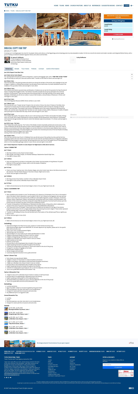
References (96, 5)
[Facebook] (6, 377)
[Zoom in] (132, 74)
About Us (87, 5)
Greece (52, 351)
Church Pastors (76, 5)
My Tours (72, 366)
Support (72, 369)
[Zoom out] (132, 76)
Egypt (83, 351)
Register (72, 363)
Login (126, 5)
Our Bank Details (53, 366)
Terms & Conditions (54, 374)
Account (72, 360)
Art (9, 353)
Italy (62, 351)
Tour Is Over (119, 34)
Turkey (73, 351)
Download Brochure (118, 39)
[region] (52, 29)
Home (56, 5)
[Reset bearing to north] (132, 79)
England (20, 353)
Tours (61, 5)
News (67, 5)
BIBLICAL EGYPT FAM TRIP (23, 11)
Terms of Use (52, 369)
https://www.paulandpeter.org (11, 375)
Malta (111, 351)
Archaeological (97, 351)
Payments (73, 368)
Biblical (9, 351)
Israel (41, 351)
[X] (4, 377)
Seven (26, 351)
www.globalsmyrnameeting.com (12, 373)
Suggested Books (108, 5)
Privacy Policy (52, 372)
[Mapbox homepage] (73, 115)
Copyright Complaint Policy (56, 376)
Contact (119, 5)
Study (121, 351)
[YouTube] (10, 377)
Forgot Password (75, 365)
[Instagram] (8, 377)
